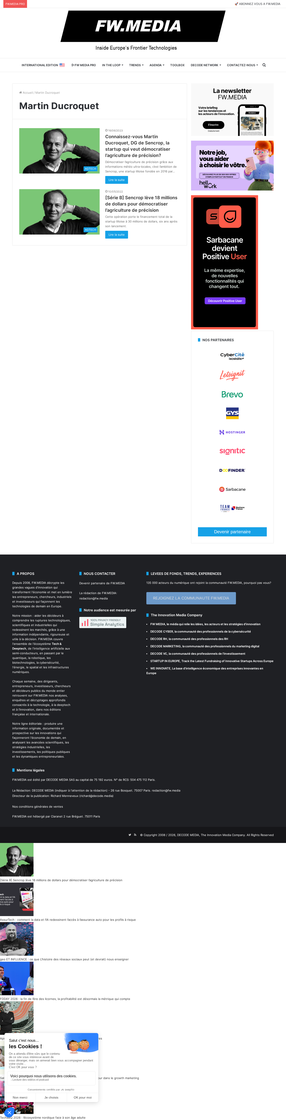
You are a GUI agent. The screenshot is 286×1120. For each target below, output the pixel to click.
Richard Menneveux (64, 796)
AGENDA (155, 65)
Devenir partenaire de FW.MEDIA (102, 583)
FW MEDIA (157, 624)
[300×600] (224, 328)
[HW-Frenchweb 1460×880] (232, 189)
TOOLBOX (177, 65)
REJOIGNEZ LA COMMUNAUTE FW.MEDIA (191, 598)
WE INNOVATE (160, 668)
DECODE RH (158, 639)
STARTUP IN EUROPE (165, 661)
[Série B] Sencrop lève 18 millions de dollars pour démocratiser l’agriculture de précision (141, 204)
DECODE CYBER (161, 631)
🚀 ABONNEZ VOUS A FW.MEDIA (257, 4)
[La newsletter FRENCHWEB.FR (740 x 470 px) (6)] (232, 135)
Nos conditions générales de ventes (37, 806)
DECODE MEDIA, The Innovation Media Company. (211, 835)
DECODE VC (158, 653)
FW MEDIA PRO (85, 65)
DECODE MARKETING (165, 646)
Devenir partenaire (232, 531)
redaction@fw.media (93, 598)
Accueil (27, 92)
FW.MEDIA (39, 582)
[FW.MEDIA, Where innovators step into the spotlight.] (143, 33)
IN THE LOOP (111, 65)
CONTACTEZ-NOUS (241, 65)
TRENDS (135, 65)
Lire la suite (117, 180)
